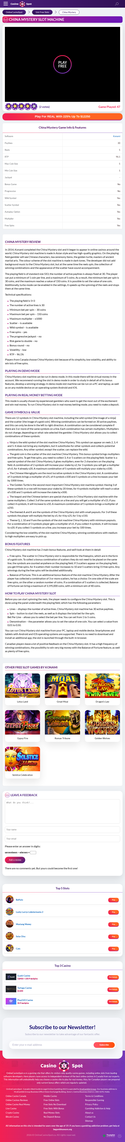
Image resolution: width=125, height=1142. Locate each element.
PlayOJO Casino (25, 1000)
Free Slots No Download (55, 1104)
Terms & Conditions (94, 1096)
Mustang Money (23, 924)
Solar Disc (21, 936)
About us (89, 1112)
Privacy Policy (91, 1104)
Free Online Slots (51, 1100)
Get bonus (113, 977)
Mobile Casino (50, 1096)
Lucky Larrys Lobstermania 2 (29, 912)
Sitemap (89, 1121)
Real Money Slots (52, 1112)
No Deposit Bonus (52, 1116)
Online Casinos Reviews (17, 1100)
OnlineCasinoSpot (14, 12)
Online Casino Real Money (18, 1104)
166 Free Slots (42, 12)
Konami (116, 136)
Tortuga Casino (24, 988)
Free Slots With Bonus (54, 1108)
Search (116, 4)
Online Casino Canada (16, 1096)
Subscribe (104, 1045)
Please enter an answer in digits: (23, 846)
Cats (18, 948)
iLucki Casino (23, 975)
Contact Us (90, 1116)
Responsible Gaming (94, 1100)
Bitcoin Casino (12, 1116)
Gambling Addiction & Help (97, 1108)
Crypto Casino (12, 1112)
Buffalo (19, 899)
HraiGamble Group (88, 1089)
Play (113, 900)
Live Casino (11, 1108)
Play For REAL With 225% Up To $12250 (62, 116)
